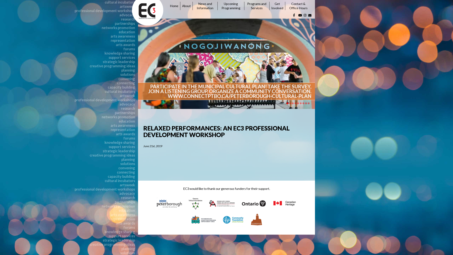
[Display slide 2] (290, 103)
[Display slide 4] (295, 103)
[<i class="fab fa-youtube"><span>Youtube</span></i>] (300, 15)
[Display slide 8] (306, 103)
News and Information (205, 6)
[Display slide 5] (298, 103)
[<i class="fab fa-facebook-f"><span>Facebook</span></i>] (294, 15)
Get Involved (277, 6)
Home (174, 6)
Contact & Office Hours (298, 6)
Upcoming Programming (231, 6)
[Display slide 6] (301, 103)
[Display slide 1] (287, 103)
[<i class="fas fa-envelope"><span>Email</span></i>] (309, 15)
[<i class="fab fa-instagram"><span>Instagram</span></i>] (305, 15)
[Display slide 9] (309, 103)
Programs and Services (256, 6)
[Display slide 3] (293, 103)
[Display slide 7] (303, 103)
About (186, 6)
